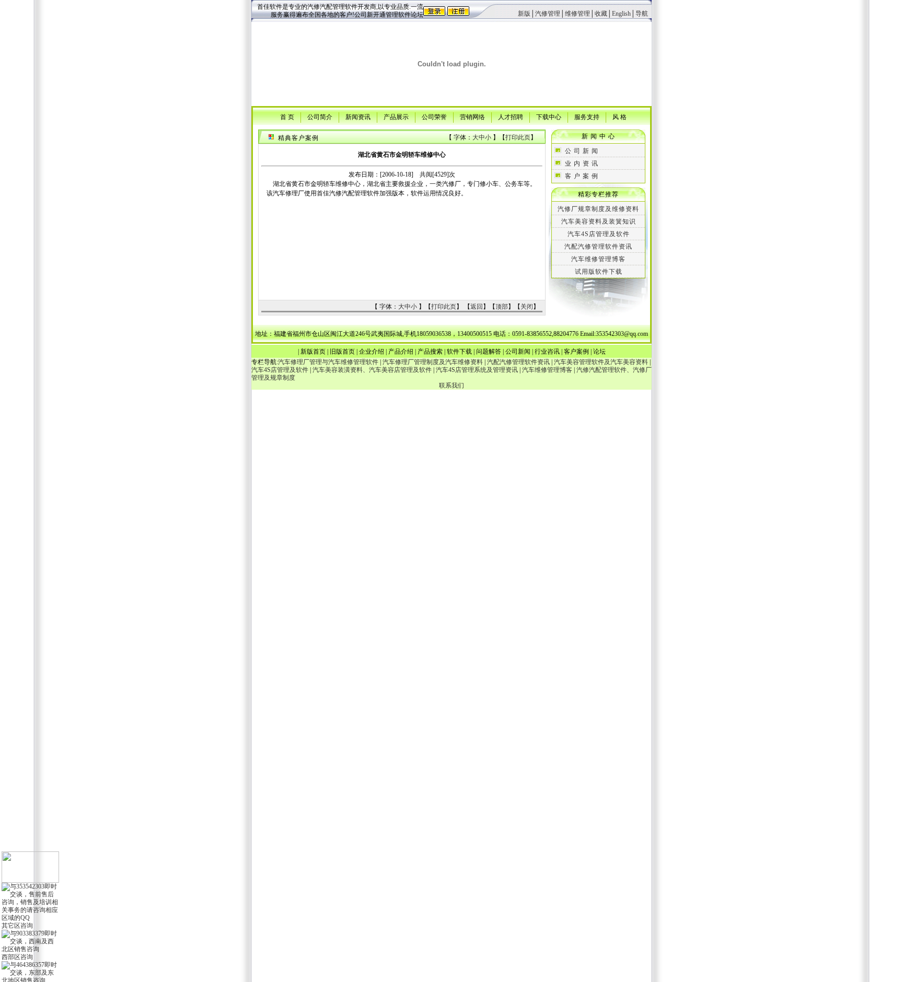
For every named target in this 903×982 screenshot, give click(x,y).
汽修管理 (547, 13)
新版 (524, 13)
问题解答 (488, 351)
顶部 (501, 306)
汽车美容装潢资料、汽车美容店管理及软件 (372, 369)
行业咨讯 (547, 351)
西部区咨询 (17, 957)
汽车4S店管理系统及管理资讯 (477, 369)
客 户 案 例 (581, 176)
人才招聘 (510, 116)
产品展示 (396, 116)
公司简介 (319, 116)
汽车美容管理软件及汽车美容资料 (601, 362)
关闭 (526, 306)
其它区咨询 (17, 925)
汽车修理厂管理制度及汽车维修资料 (433, 362)
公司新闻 (517, 351)
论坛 (599, 351)
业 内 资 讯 (581, 163)
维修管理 (577, 13)
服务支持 (586, 116)
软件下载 (459, 351)
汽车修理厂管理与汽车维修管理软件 (328, 362)
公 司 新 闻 (581, 151)
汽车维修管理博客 (598, 259)
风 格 (619, 116)
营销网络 (472, 116)
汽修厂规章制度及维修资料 (598, 209)
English (621, 13)
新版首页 (313, 351)
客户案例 (576, 351)
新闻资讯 (358, 116)
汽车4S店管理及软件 (599, 234)
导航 (641, 13)
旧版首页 (342, 351)
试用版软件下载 (598, 271)
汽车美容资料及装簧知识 (598, 221)
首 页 (287, 116)
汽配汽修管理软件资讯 (598, 246)
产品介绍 (400, 351)
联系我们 (451, 385)
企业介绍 (371, 351)
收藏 (601, 13)
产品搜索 (430, 351)
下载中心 (548, 116)
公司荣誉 (434, 116)
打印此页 (517, 137)
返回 (476, 306)
